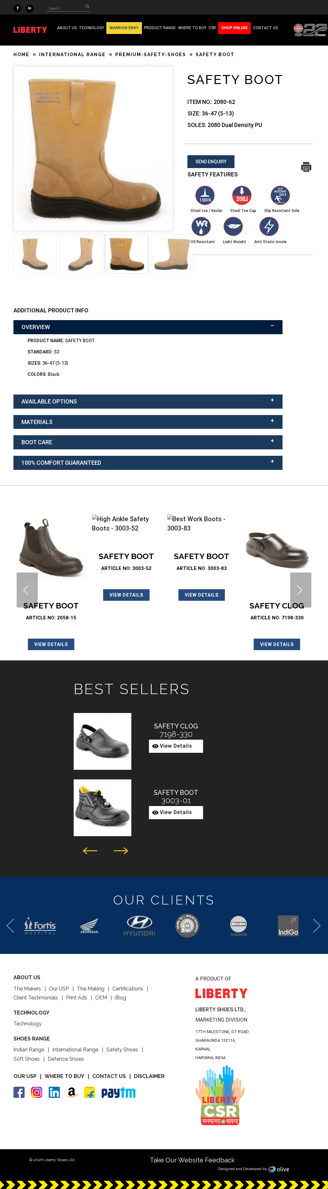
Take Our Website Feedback (192, 1160)
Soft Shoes (26, 1059)
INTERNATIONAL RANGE (72, 54)
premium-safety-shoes (150, 54)
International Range (75, 1050)
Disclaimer (149, 1076)
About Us (67, 28)
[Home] (310, 29)
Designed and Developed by (243, 1169)
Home (21, 54)
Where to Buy (64, 1076)
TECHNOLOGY (91, 28)
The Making (90, 989)
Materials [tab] (37, 422)
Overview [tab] (35, 327)
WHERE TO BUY (192, 28)
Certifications (127, 989)
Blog (120, 998)
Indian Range (28, 1050)
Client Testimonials (35, 998)
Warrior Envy (124, 28)
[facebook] (17, 8)
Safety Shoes (122, 1050)
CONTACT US (265, 28)
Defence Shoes (66, 1059)
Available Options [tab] (49, 401)
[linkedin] (30, 8)
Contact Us (109, 1076)
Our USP (59, 989)
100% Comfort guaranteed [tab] (61, 462)
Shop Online (234, 28)
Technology (27, 1024)
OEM (101, 998)
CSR (212, 28)
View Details (51, 644)
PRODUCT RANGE (160, 28)
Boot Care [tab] (36, 442)
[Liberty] (34, 29)
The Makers (27, 989)
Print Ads (76, 998)
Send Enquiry (210, 161)
